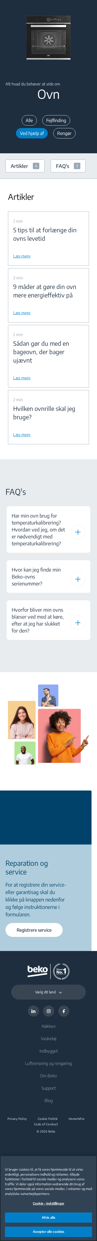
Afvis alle (48, 1217)
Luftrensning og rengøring (48, 1063)
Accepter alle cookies (48, 1232)
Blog (49, 1100)
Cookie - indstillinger (48, 1203)
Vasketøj (48, 1038)
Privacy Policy (17, 1119)
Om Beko (48, 1075)
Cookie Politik (48, 1119)
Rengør (64, 133)
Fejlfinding (56, 120)
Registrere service (34, 930)
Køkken (48, 1026)
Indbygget (49, 1051)
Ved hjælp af (32, 133)
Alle (29, 120)
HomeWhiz (77, 1119)
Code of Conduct (46, 1124)
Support (49, 1088)
